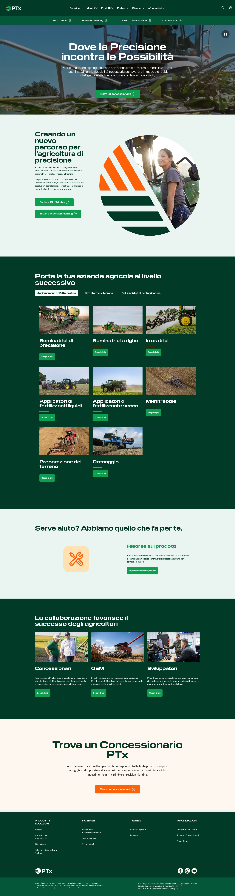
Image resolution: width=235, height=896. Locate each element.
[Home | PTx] (13, 8)
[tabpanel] (117, 397)
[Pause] (225, 34)
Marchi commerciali (63, 888)
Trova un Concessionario (188, 835)
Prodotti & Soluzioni (43, 822)
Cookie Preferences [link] (80, 888)
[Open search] (223, 7)
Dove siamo (182, 841)
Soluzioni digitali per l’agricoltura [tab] (141, 293)
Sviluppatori (88, 844)
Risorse (135, 820)
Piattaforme (40, 844)
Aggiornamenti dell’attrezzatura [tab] (56, 293)
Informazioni (187, 820)
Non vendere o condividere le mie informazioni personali (78, 883)
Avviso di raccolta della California (49, 885)
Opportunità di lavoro (187, 829)
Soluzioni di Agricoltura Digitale (46, 851)
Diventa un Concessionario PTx (91, 831)
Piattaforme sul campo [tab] (99, 293)
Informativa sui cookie (45, 888)
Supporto (134, 835)
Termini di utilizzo (41, 883)
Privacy (52, 883)
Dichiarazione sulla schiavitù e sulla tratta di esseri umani (83, 885)
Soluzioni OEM (89, 838)
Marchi (38, 829)
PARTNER (88, 820)
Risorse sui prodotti (139, 829)
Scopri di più (47, 357)
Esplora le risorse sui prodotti (142, 570)
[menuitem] (76, 8)
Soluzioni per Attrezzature (41, 837)
